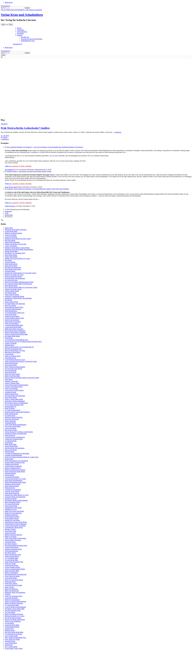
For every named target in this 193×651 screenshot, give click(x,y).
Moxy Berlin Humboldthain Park (15, 637)
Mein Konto (9, 2)
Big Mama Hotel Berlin (12, 336)
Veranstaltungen (22, 31)
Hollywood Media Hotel (12, 356)
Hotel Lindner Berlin (11, 302)
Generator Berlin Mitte (12, 625)
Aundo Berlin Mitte (11, 231)
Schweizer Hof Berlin (12, 419)
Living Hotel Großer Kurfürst (14, 390)
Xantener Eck (9, 628)
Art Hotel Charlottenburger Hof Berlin (17, 453)
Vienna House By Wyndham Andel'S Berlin (19, 432)
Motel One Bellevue (11, 589)
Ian (6, 169)
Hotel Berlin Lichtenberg (13, 322)
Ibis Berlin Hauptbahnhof (13, 267)
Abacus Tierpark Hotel (12, 383)
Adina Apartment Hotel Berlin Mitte (16, 334)
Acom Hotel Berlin (11, 643)
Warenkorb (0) (5, 6)
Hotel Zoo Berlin (10, 563)
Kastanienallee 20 (10, 406)
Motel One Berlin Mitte (12, 376)
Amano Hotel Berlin (11, 446)
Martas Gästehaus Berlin (12, 468)
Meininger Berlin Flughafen (14, 417)
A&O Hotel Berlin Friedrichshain (15, 538)
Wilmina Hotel (9, 345)
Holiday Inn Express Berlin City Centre (17, 258)
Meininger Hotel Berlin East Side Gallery (18, 238)
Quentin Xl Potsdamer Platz (14, 387)
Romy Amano (9, 587)
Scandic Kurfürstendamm (13, 309)
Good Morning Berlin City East (15, 359)
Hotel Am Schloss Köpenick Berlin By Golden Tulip (21, 457)
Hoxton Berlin (9, 475)
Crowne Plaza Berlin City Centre (15, 479)
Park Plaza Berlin (10, 305)
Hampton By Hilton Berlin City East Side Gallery (20, 273)
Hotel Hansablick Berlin (12, 502)
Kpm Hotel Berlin (10, 372)
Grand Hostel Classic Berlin (14, 648)
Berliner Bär (9, 645)
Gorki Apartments (10, 428)
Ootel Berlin (9, 379)
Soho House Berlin (11, 255)
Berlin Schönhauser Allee (13, 554)
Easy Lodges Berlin (11, 646)
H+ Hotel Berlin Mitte (12, 605)
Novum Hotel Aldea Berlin (13, 368)
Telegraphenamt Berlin (12, 627)
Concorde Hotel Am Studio (13, 585)
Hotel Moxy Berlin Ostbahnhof (15, 401)
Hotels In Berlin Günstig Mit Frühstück (17, 412)
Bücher (19, 28)
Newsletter (20, 33)
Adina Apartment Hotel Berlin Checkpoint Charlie (21, 361)
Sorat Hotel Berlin (10, 370)
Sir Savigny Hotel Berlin (13, 426)
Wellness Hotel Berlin (12, 464)
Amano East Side (10, 533)
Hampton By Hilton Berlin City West (16, 495)
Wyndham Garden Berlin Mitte (15, 609)
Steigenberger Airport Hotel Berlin (16, 522)
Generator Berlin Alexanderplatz (15, 497)
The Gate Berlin (10, 612)
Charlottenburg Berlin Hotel (14, 527)
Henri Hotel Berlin (11, 397)
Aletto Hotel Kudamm (12, 294)
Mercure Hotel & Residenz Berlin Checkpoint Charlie (22, 378)
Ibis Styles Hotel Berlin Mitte (14, 632)
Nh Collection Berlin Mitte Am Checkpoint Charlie (21, 287)
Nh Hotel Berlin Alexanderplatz (15, 396)
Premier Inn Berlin (11, 498)
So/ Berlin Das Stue (11, 280)
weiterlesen (117, 132)
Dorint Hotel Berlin (11, 506)
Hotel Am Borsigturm (12, 323)
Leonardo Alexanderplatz (13, 489)
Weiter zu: (18, 166)
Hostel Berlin (9, 459)
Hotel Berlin (9, 338)
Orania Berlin (9, 354)
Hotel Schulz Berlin (11, 264)
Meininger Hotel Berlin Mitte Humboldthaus (19, 249)
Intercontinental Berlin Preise (14, 307)
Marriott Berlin (9, 452)
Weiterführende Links (28, 41)
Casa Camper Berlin (11, 636)
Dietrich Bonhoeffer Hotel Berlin (15, 482)
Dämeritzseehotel (10, 358)
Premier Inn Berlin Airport (13, 289)
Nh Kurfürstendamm (11, 551)
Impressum (8, 211)
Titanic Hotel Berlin (11, 257)
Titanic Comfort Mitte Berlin (14, 399)
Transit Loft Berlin (11, 343)
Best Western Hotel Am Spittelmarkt (16, 403)
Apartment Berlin (10, 423)
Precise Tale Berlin (11, 450)
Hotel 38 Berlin (10, 408)
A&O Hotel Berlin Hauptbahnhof (15, 424)
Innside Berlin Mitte (11, 251)
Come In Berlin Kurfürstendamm (15, 607)
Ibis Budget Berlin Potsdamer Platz (16, 545)
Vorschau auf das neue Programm (31, 39)
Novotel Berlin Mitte (11, 560)
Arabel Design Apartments (13, 466)
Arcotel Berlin (9, 623)
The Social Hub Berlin (12, 504)
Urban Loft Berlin (10, 235)
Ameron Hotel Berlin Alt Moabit (15, 526)
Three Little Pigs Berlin (12, 576)
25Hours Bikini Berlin (12, 291)
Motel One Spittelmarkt (12, 600)
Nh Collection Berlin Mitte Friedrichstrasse (18, 284)
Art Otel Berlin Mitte (11, 558)
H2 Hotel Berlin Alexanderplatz (15, 303)
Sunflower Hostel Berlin (12, 484)
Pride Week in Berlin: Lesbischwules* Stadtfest (25, 128)
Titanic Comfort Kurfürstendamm (15, 601)
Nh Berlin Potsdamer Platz (13, 349)
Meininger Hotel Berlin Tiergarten (15, 229)
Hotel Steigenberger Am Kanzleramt (16, 461)
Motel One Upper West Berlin (14, 511)
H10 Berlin (8, 300)
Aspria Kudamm (10, 262)
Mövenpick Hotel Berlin (12, 352)
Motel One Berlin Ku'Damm (14, 614)
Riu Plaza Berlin (10, 240)
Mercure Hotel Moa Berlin (13, 276)
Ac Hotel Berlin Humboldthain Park (16, 340)
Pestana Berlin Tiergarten (13, 540)
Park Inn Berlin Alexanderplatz (15, 448)
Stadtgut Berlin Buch (11, 394)
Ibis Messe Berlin (10, 553)
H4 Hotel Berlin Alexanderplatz (15, 278)
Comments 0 (5, 139)
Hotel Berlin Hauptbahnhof (13, 480)
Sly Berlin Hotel (10, 415)
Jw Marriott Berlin (10, 441)
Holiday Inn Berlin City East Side (15, 244)
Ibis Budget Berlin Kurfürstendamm (16, 500)
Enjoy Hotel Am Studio (12, 639)
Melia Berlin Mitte (10, 444)
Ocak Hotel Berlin (10, 314)
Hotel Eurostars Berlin (12, 556)
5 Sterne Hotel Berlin (11, 547)
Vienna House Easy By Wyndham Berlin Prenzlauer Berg (23, 341)
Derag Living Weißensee (13, 621)
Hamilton (10, 169)
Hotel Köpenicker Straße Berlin (15, 471)
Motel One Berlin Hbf (12, 591)
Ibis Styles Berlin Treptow (13, 618)
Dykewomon (13, 187)
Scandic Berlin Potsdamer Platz (15, 462)
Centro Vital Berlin (11, 246)
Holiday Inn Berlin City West (14, 275)
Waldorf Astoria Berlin (12, 316)
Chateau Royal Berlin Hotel (14, 439)
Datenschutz (9, 215)
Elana (6, 187)
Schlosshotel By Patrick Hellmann (16, 524)
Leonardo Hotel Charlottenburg (15, 437)
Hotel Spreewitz (10, 435)
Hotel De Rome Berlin (12, 320)
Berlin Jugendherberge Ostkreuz (15, 470)
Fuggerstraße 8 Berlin (12, 518)
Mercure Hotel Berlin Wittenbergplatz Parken (19, 282)
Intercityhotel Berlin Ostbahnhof (15, 331)
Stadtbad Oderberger (11, 515)
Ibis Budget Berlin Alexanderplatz (15, 574)
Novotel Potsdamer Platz (13, 610)
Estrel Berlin (9, 442)
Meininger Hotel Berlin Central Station (17, 248)
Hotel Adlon (9, 228)
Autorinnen (20, 30)
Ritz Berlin (8, 260)
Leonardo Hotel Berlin (12, 477)
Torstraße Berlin (10, 641)
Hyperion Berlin (10, 271)
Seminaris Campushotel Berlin (14, 296)
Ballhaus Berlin (10, 630)
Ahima (7, 206)
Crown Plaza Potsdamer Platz (14, 405)
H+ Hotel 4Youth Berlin (12, 410)
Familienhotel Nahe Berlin (13, 507)
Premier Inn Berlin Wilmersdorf (15, 619)
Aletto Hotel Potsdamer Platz (14, 562)
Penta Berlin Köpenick (12, 493)
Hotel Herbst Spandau (12, 486)
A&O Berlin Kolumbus (12, 242)
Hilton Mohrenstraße (11, 414)
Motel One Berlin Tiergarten (14, 603)
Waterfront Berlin (10, 473)
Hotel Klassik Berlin (11, 363)
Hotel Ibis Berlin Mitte (12, 571)
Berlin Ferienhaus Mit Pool (13, 535)
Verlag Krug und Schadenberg (22, 14)
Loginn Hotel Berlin (11, 598)
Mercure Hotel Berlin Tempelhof (15, 332)
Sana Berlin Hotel (10, 531)
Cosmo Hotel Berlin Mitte (13, 327)
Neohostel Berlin (10, 582)
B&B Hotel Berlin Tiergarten (14, 329)
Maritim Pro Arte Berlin (12, 520)
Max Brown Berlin (11, 430)
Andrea (5, 137)
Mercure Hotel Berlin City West (15, 350)
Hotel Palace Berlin (11, 266)
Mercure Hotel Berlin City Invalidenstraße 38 (19, 347)
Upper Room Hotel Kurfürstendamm (16, 385)
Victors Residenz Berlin (12, 567)
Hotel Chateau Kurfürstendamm (15, 367)
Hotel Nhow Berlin (11, 583)
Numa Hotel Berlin (11, 578)
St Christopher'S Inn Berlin (13, 634)
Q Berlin (7, 594)
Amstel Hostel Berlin (11, 565)
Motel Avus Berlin (10, 536)
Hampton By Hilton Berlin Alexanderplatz (18, 298)
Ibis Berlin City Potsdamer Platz (15, 253)
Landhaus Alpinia (10, 392)
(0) (7, 24)
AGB (6, 213)
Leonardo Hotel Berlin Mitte (14, 325)
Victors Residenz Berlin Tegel (14, 318)
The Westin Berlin (10, 293)
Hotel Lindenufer (10, 421)
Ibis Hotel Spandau (11, 544)
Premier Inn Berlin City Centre (14, 616)
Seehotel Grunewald (11, 381)
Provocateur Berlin (11, 365)
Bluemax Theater (10, 529)
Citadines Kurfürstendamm (13, 455)
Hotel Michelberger (11, 311)
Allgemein (4, 124)
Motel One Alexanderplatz (13, 513)
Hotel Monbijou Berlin (12, 517)
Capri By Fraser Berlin (12, 491)
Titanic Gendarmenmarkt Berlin (15, 569)
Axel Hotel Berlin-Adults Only (15, 313)
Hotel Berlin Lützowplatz (13, 269)
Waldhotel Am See (11, 509)
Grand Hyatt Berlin (11, 237)
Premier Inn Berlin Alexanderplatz (16, 433)
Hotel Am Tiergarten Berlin (13, 596)
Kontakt (19, 35)
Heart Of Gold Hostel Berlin (14, 580)
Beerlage (12, 206)
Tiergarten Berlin (10, 542)
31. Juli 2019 (5, 135)
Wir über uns (25, 37)
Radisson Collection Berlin (13, 233)
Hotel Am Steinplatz (11, 388)
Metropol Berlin (10, 488)
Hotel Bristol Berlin (11, 285)
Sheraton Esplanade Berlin (13, 549)
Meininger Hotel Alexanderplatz (15, 592)
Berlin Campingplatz (11, 572)
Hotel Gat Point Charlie (12, 374)
